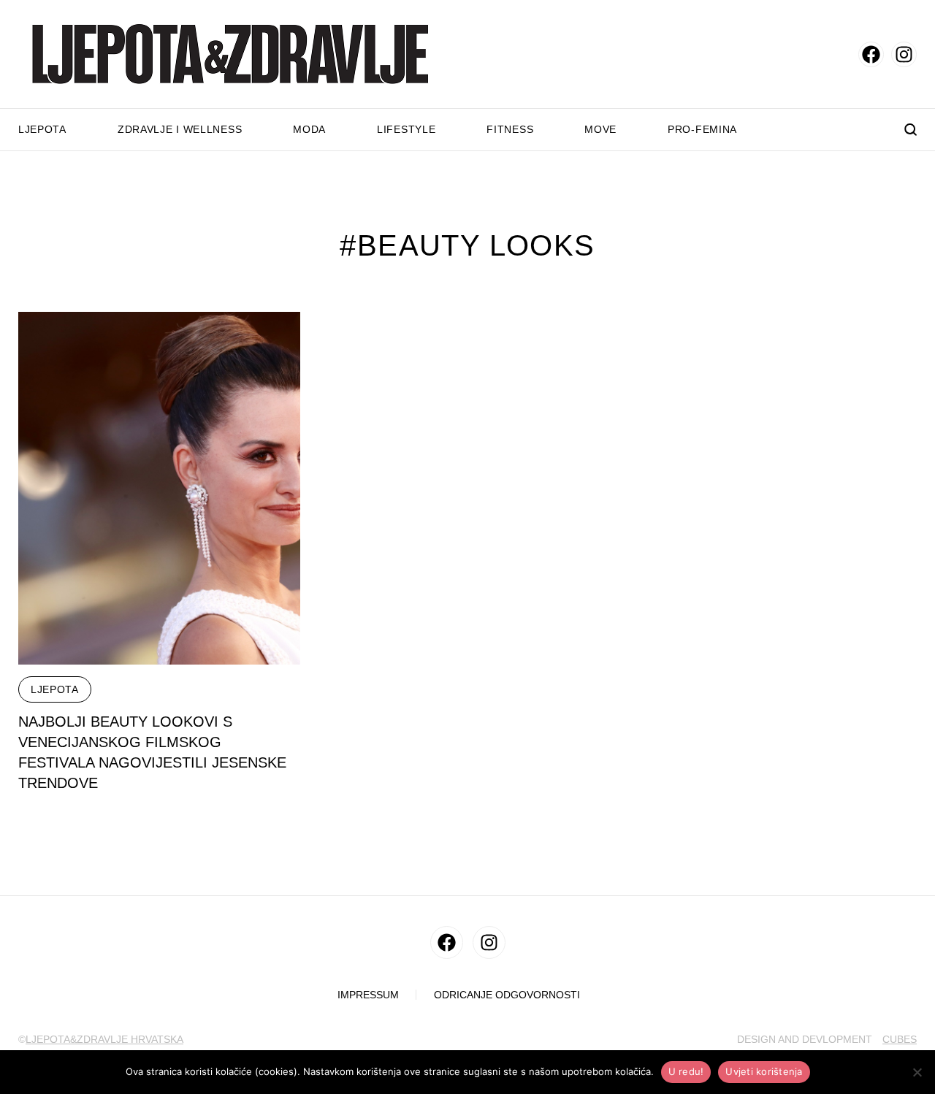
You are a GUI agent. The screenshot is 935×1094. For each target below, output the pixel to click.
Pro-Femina (702, 129)
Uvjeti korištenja (763, 1071)
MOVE (600, 129)
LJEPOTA (55, 689)
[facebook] (871, 54)
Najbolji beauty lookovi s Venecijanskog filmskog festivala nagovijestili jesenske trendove (152, 752)
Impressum (368, 995)
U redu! (686, 1071)
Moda (309, 129)
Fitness (509, 129)
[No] (916, 1072)
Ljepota (42, 129)
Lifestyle (406, 129)
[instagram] (904, 54)
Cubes (899, 1039)
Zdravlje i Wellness (180, 129)
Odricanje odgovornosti (507, 995)
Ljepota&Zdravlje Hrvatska (104, 1039)
